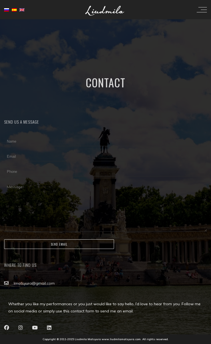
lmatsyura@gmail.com (34, 283)
